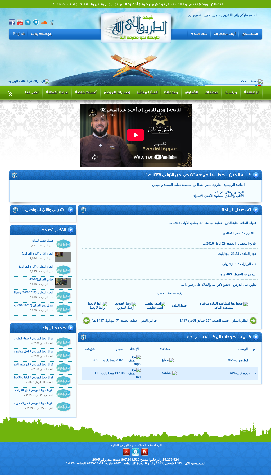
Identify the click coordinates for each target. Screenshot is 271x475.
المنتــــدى (250, 34)
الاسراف (197, 196)
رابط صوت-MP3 (239, 360)
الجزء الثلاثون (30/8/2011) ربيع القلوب (30, 292)
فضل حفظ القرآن (42, 240)
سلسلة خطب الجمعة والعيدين (171, 185)
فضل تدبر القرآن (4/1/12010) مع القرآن (28, 305)
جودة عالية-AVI (240, 373)
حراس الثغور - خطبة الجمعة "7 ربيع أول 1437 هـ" (124, 320)
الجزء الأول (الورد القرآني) (37, 253)
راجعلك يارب (41, 34)
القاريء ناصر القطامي (207, 185)
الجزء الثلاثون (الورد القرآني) (35, 266)
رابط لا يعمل (97, 308)
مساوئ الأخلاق (213, 196)
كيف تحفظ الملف (170, 293)
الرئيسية (251, 92)
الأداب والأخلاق (234, 196)
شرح (14, 175)
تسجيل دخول (212, 15)
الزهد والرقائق (234, 192)
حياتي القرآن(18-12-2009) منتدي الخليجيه (40, 281)
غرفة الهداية (57, 92)
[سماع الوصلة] (168, 360)
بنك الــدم (198, 34)
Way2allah (136, 27)
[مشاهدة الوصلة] (169, 373)
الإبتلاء (219, 192)
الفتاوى (191, 92)
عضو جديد (195, 15)
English (19, 34)
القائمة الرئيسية (234, 185)
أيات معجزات (224, 34)
